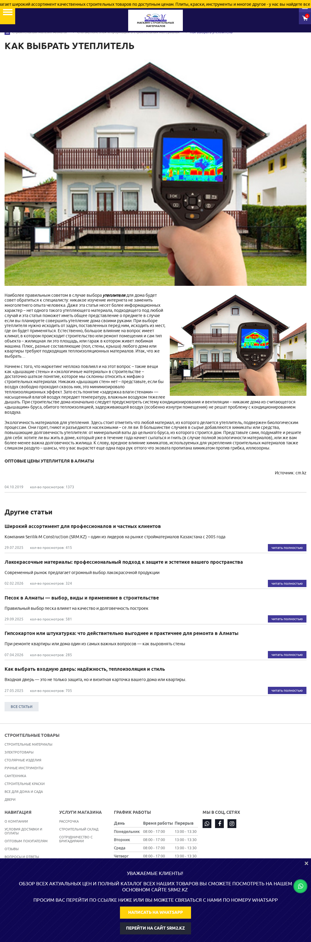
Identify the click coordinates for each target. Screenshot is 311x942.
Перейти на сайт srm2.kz (155, 928)
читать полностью (287, 547)
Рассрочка (69, 821)
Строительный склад (78, 829)
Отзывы (12, 849)
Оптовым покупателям (26, 841)
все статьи (21, 706)
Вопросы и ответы (22, 857)
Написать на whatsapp (155, 912)
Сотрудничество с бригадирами (76, 839)
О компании (16, 821)
